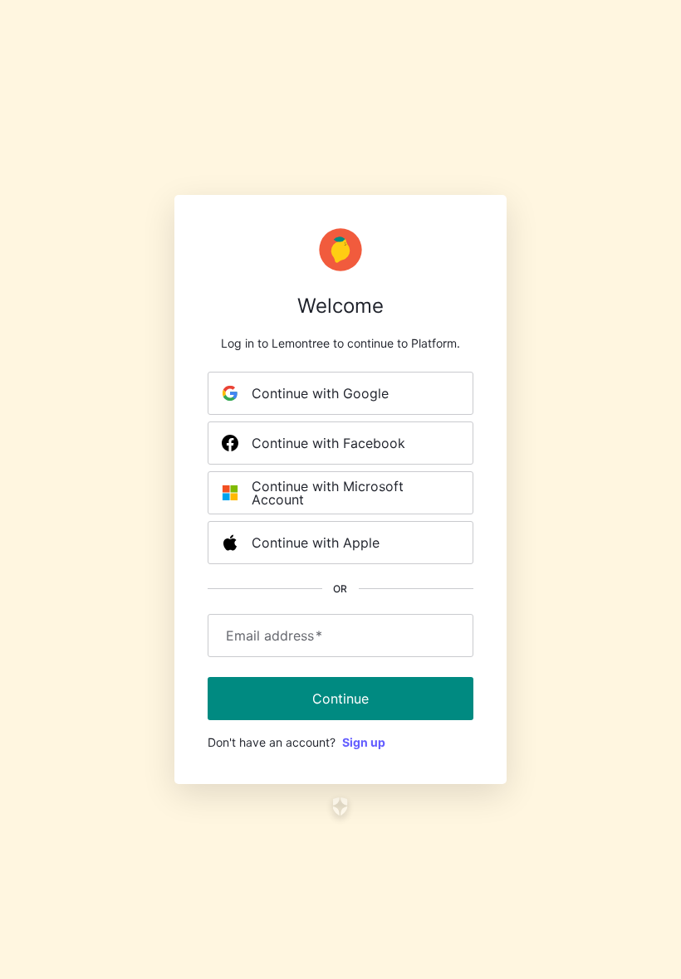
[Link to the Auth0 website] (341, 806)
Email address (274, 635)
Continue (340, 698)
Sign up (363, 742)
